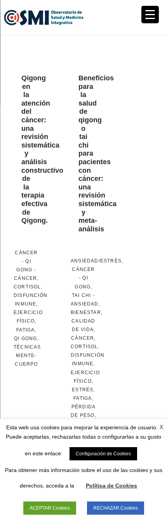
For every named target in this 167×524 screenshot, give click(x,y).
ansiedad (85, 304)
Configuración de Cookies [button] (103, 453)
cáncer (25, 278)
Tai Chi (81, 295)
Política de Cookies (111, 485)
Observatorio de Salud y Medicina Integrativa (44, 17)
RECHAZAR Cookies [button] (115, 508)
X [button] (161, 427)
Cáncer (26, 252)
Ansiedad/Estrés (96, 261)
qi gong (25, 338)
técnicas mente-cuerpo (27, 355)
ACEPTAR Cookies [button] (50, 508)
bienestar (86, 312)
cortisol (27, 287)
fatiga (25, 330)
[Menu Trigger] (150, 14)
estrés (82, 389)
